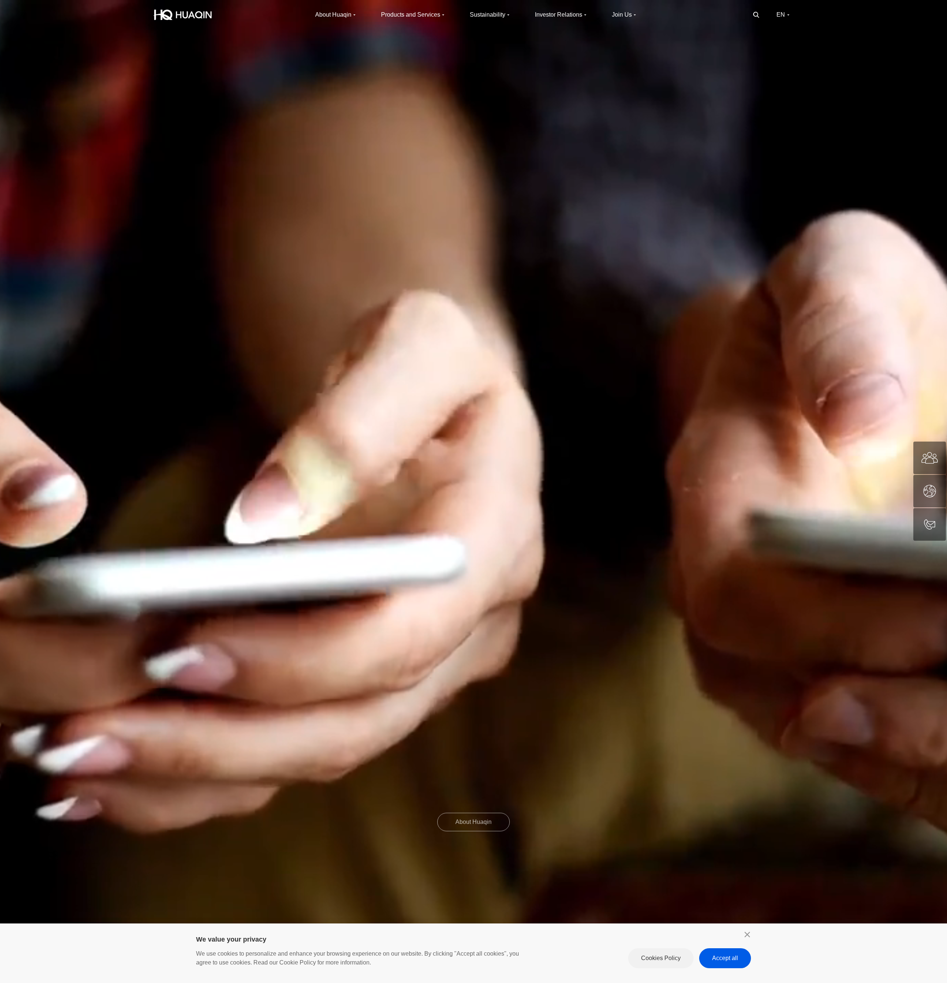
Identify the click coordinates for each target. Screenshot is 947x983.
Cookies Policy (661, 958)
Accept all (725, 958)
